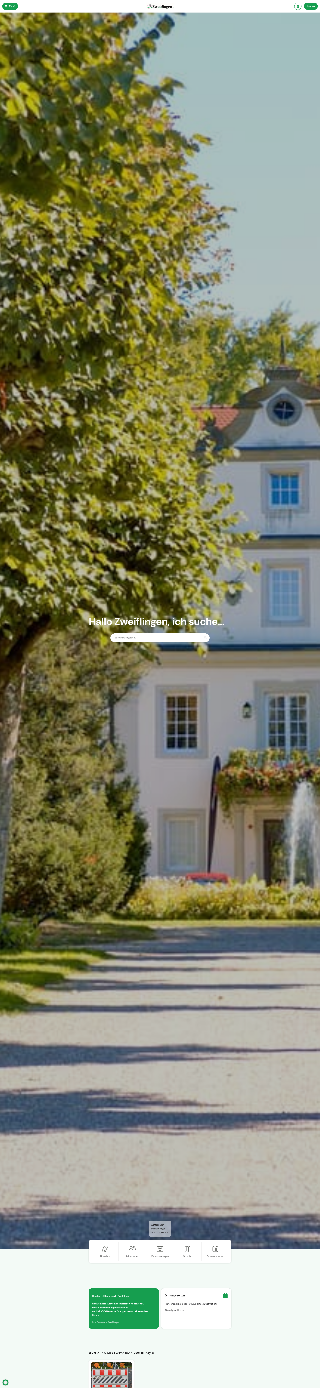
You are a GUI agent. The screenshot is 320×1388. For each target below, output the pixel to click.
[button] (5, 1382)
